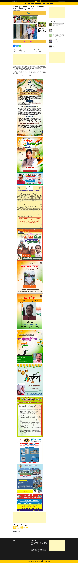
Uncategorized (18, 531)
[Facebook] (14, 46)
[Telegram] (18, 46)
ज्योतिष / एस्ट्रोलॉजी (38, 3)
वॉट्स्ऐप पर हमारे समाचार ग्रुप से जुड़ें (19, 526)
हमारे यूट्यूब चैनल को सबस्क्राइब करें (19, 528)
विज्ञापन (48, 3)
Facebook (13, 1)
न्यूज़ (25, 3)
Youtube (16, 1)
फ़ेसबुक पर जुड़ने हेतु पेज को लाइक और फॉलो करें (21, 527)
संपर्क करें (51, 3)
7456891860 (48, 561)
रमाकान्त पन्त (22, 10)
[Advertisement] (29, 59)
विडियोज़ (44, 3)
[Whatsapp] (20, 46)
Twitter (14, 1)
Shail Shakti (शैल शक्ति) (40, 560)
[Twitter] (16, 46)
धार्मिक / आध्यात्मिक (31, 3)
